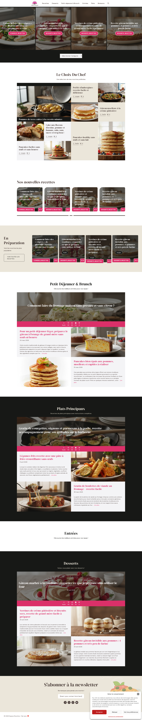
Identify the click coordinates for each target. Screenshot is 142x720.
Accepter (99, 712)
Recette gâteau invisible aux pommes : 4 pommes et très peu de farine (124, 26)
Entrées (85, 3)
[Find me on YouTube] (76, 702)
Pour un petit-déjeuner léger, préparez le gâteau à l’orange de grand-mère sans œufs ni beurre (44, 334)
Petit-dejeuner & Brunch (70, 3)
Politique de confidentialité (115, 716)
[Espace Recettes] (34, 3)
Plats (93, 3)
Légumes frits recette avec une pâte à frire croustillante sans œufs (41, 457)
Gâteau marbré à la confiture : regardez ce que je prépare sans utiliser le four (53, 26)
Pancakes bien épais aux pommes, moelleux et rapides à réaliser (94, 363)
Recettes (45, 3)
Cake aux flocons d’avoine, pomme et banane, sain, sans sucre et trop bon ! (55, 129)
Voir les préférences (131, 712)
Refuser (114, 712)
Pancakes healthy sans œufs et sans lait (84, 138)
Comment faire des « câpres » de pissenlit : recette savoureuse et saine (17, 26)
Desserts (55, 3)
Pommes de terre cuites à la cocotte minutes (40, 119)
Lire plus (44, 353)
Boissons (101, 3)
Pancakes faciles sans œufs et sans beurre (29, 148)
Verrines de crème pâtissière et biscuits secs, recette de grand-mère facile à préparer (88, 26)
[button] (138, 694)
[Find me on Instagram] (72, 702)
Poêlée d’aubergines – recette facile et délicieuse (83, 90)
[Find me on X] (69, 702)
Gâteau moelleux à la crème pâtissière (110, 109)
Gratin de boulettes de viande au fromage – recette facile (93, 487)
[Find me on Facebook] (65, 702)
